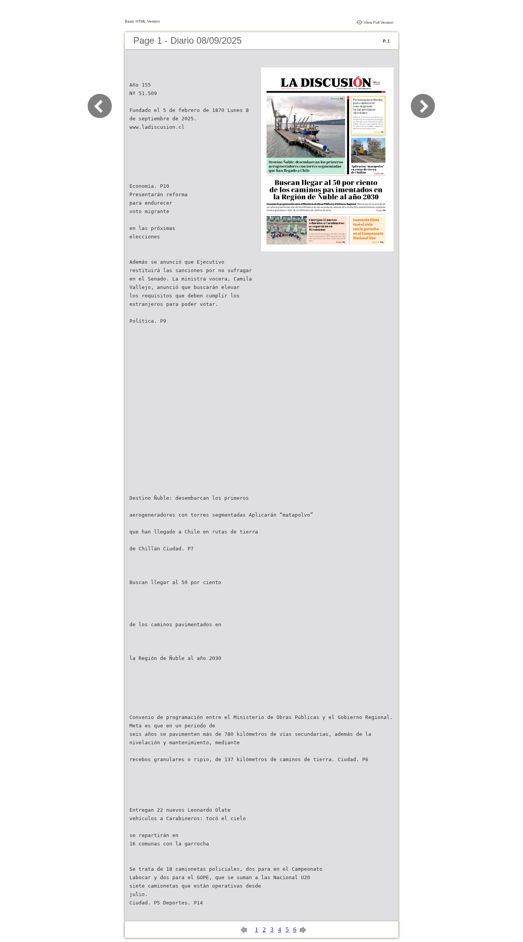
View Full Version (379, 22)
